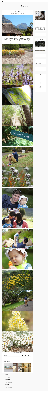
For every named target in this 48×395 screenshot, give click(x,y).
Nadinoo (4, 393)
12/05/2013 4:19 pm (8, 377)
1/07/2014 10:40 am (8, 387)
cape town (6, 355)
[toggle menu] (2, 1)
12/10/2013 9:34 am (8, 382)
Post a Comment (6, 389)
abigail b (6, 384)
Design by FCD (11, 393)
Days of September (27, 358)
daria (6, 374)
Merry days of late (8, 358)
